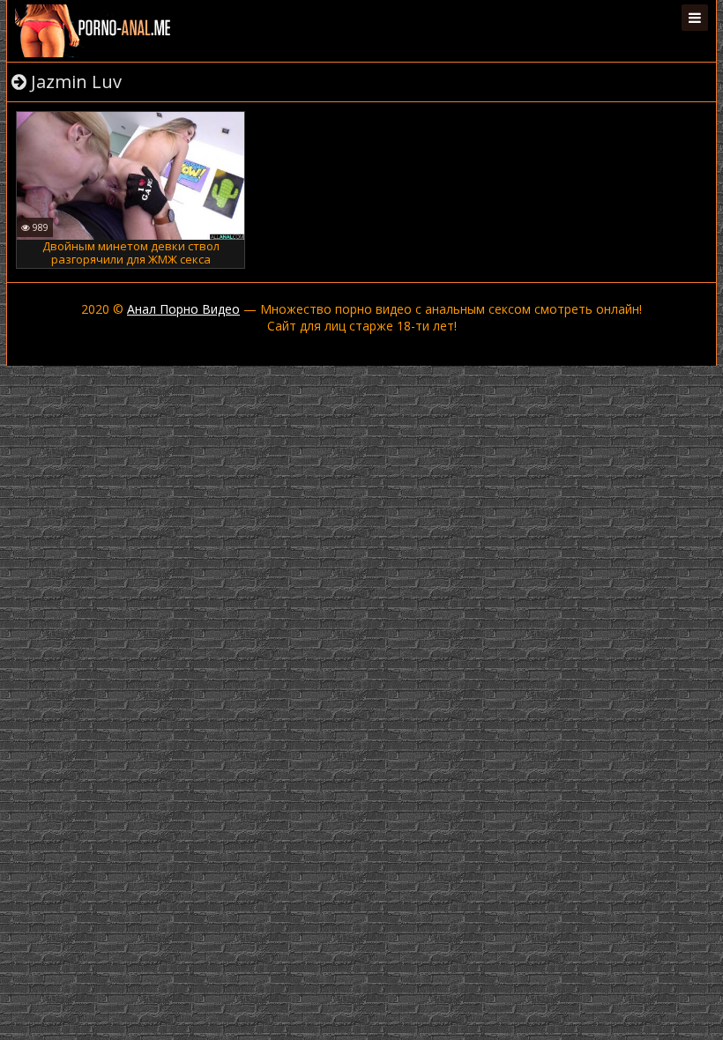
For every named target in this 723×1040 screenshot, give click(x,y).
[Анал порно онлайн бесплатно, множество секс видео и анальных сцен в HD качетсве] (94, 30)
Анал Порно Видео (183, 309)
